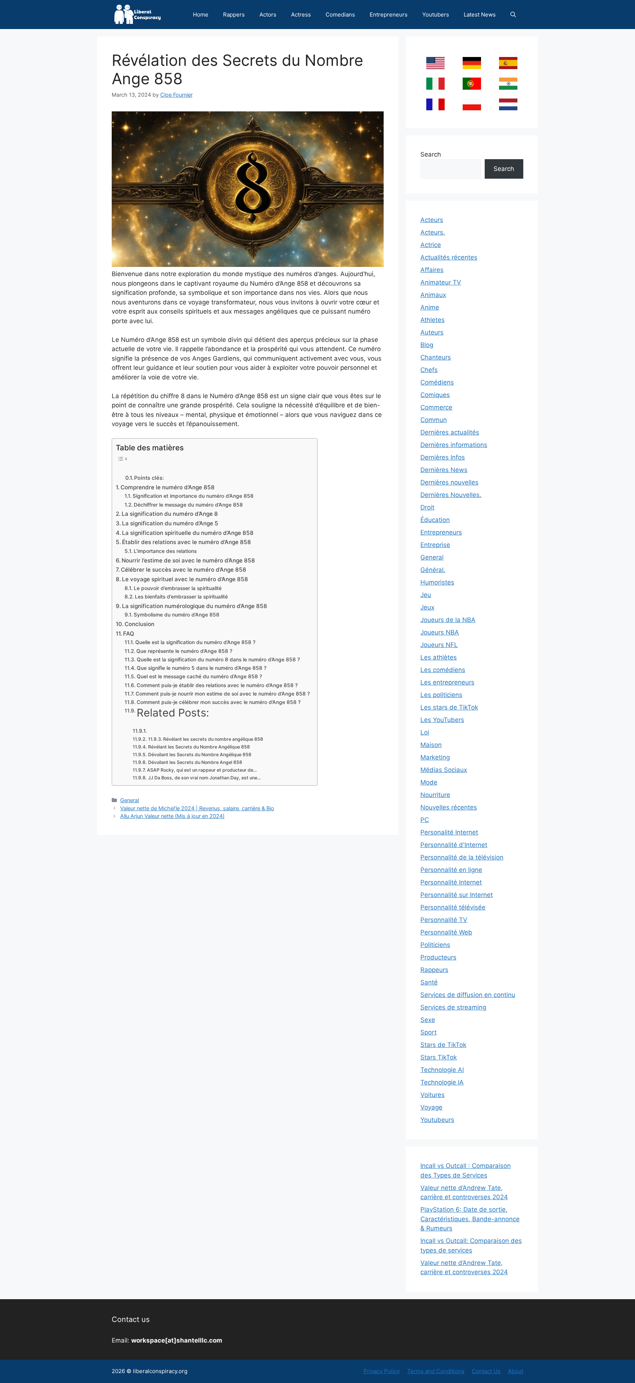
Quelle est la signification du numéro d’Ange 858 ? (195, 642)
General (129, 800)
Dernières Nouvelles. (450, 494)
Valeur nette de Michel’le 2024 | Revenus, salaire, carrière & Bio (197, 808)
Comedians (340, 14)
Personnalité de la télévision (461, 857)
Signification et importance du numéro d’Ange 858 (193, 496)
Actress (301, 14)
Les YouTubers (442, 719)
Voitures (432, 1094)
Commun (433, 420)
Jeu (425, 594)
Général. (432, 569)
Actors (267, 14)
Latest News (480, 14)
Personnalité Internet (451, 882)
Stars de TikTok (443, 1044)
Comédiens (437, 382)
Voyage (431, 1107)
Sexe (427, 1019)
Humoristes (437, 582)
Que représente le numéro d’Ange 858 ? (184, 651)
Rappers (234, 14)
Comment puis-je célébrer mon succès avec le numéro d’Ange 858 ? (219, 702)
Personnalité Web (446, 932)
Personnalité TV (443, 919)
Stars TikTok (438, 1057)
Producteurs (438, 957)
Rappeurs (434, 969)
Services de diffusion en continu (467, 994)
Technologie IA (442, 1082)
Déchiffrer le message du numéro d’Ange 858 (188, 505)
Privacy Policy (381, 1371)
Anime (429, 307)
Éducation (435, 519)
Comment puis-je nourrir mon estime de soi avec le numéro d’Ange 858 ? (223, 694)
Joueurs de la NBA (448, 619)
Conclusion (139, 624)
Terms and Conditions (435, 1371)
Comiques (435, 395)
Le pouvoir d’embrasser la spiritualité (178, 588)
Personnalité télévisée (452, 907)
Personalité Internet (449, 832)
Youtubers (435, 14)
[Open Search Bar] (513, 14)
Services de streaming (453, 1007)
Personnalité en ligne (451, 869)
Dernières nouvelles (449, 482)
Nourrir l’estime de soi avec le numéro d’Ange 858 (188, 560)
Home (200, 14)
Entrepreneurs (389, 14)
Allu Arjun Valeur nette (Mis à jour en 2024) (172, 816)
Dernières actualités (449, 432)
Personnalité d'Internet (453, 844)
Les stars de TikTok (449, 707)
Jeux (427, 607)
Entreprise (435, 544)
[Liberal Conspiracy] (137, 14)
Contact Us (486, 1371)
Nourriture (435, 794)
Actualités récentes (448, 257)
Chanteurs (435, 357)
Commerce (436, 407)
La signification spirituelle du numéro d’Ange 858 (188, 532)
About (515, 1371)
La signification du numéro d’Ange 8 (170, 513)
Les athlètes (438, 657)
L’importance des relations (165, 551)
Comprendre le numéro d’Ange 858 (168, 487)
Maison (431, 744)
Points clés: (149, 478)
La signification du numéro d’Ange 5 (170, 523)
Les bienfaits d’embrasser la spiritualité (181, 597)
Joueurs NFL (439, 644)
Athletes (432, 320)
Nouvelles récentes (448, 807)
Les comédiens (442, 669)
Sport (428, 1032)
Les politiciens (441, 694)
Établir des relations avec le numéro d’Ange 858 (186, 542)
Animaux (433, 295)
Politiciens (435, 944)
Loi (424, 732)
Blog (426, 345)
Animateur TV (440, 282)
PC (424, 819)
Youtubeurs (437, 1119)
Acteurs (431, 220)
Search (430, 154)
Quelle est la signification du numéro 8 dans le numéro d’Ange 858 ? (218, 659)
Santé (429, 982)
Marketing (435, 757)
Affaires (432, 270)
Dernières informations (453, 445)
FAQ (128, 633)
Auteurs (432, 332)
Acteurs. (432, 232)
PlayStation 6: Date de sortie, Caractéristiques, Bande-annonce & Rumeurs (470, 1219)
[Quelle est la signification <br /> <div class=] (140, 731)
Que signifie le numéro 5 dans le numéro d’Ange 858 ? (201, 668)
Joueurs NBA (439, 632)
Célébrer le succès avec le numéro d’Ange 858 (183, 569)
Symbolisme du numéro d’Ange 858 (176, 615)
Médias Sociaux (443, 769)
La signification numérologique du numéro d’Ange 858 (194, 606)
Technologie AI (442, 1069)
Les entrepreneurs (447, 682)
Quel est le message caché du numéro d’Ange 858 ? (199, 676)
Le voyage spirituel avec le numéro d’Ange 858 (185, 579)
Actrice (430, 245)
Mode (428, 782)
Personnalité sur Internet (456, 894)
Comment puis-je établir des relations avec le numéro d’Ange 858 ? (217, 685)
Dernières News (443, 469)
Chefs (429, 370)
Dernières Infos (442, 457)
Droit (427, 507)
